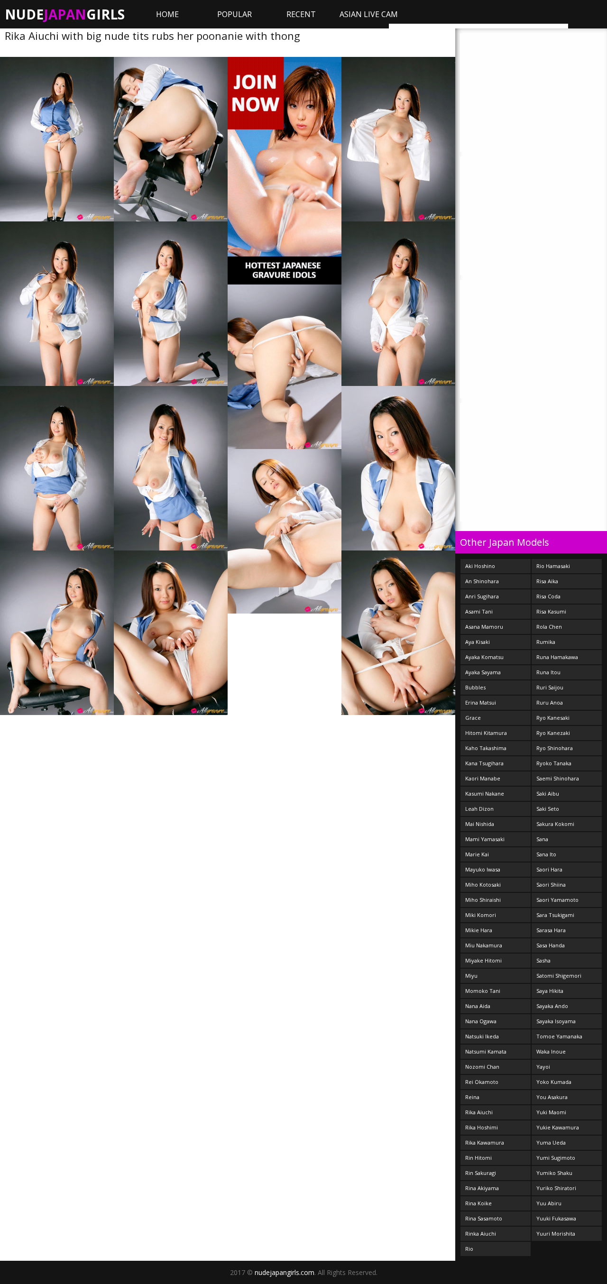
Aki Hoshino (480, 565)
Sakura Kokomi (555, 823)
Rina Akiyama (482, 1188)
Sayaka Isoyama (556, 1021)
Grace (473, 717)
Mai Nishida (479, 823)
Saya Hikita (549, 990)
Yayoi (543, 1066)
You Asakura (552, 1097)
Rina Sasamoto (483, 1218)
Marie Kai (477, 854)
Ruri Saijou (549, 687)
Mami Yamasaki (485, 839)
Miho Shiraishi (483, 899)
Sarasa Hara (551, 930)
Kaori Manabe (482, 778)
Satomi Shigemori (558, 975)
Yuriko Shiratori (556, 1188)
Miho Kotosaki (483, 884)
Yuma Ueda (551, 1142)
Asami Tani (479, 611)
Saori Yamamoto (557, 899)
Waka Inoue (551, 1051)
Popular (234, 14)
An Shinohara (482, 581)
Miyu (471, 975)
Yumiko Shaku (554, 1172)
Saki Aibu (547, 793)
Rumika (545, 641)
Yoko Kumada (553, 1081)
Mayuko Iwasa (482, 869)
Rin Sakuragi (480, 1172)
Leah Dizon (479, 808)
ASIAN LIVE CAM (369, 14)
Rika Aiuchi (479, 1112)
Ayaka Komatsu (484, 656)
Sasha (543, 960)
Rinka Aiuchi (480, 1233)
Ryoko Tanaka (553, 763)
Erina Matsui (480, 702)
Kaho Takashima (485, 748)
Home (167, 14)
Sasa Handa (550, 945)
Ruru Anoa (549, 702)
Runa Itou (548, 672)
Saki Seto (547, 808)
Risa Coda (548, 596)
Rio (469, 1248)
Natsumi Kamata (485, 1051)
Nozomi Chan (482, 1066)
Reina (472, 1097)
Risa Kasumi (551, 611)
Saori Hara (549, 869)
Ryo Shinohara (554, 748)
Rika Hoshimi (481, 1127)
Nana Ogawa (481, 1021)
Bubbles (475, 687)
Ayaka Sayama (483, 672)
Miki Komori (480, 914)
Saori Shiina (551, 884)
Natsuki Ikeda (482, 1036)
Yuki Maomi (551, 1112)
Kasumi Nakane (484, 793)
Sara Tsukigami (555, 914)
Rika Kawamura (484, 1142)
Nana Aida (477, 1005)
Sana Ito (546, 854)
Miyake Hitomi (483, 960)
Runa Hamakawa (557, 656)
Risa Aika (547, 581)
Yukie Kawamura (557, 1127)
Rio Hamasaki (553, 565)
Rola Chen (549, 626)
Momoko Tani (482, 990)
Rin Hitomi (478, 1157)
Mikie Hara (478, 930)
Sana (542, 839)
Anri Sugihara (482, 596)
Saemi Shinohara (557, 778)
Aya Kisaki (477, 641)
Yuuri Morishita (555, 1233)
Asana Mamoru (484, 626)
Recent (301, 14)
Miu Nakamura (483, 945)
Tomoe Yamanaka (559, 1036)
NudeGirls (65, 14)
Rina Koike (478, 1203)
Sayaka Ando (552, 1005)
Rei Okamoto (481, 1081)
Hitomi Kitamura (486, 732)
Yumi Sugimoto (555, 1157)
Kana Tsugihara (484, 763)
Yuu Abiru (548, 1203)
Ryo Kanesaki (553, 717)
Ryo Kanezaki (553, 732)
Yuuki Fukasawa (556, 1218)
